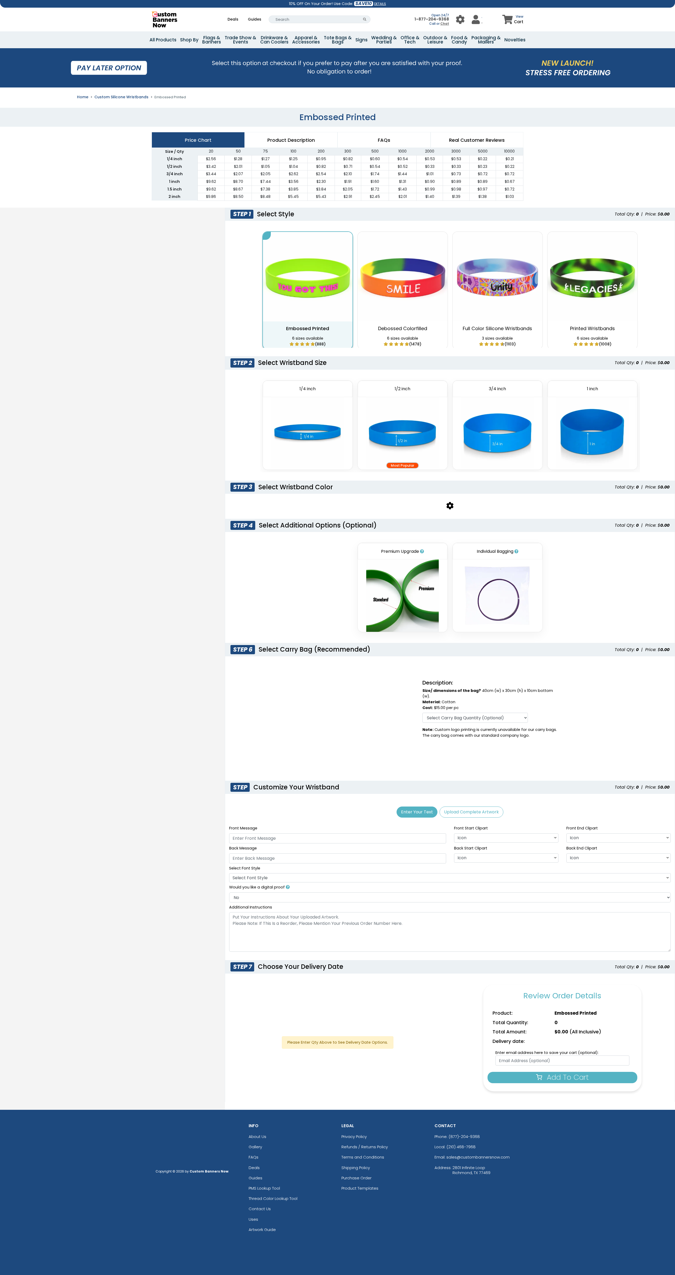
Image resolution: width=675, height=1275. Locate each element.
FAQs (253, 1157)
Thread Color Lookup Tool (273, 1198)
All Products (163, 40)
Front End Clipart (582, 828)
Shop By (189, 40)
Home (82, 97)
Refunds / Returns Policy (364, 1147)
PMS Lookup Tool (264, 1188)
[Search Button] (364, 19)
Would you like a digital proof (257, 887)
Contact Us (260, 1209)
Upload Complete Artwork (471, 812)
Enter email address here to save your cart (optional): (547, 1052)
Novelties (514, 40)
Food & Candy (459, 40)
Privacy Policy (354, 1136)
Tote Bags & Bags (338, 40)
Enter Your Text (417, 812)
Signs (361, 40)
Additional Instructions (250, 907)
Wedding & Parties (384, 40)
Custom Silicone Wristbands (121, 97)
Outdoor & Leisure (435, 40)
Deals (233, 19)
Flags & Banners (211, 40)
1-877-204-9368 (431, 19)
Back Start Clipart (470, 848)
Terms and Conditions (362, 1157)
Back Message (243, 848)
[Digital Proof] (288, 887)
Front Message (243, 828)
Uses (253, 1219)
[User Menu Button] (460, 19)
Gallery (255, 1147)
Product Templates (359, 1188)
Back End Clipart (581, 848)
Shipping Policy (355, 1167)
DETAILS (380, 4)
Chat (444, 23)
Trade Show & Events (240, 40)
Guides (254, 19)
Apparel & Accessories (306, 40)
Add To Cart (567, 1077)
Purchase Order (356, 1178)
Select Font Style (244, 868)
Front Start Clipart (471, 828)
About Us (257, 1136)
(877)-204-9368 (464, 1136)
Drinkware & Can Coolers (274, 40)
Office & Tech (410, 40)
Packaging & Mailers (486, 40)
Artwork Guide (262, 1229)
